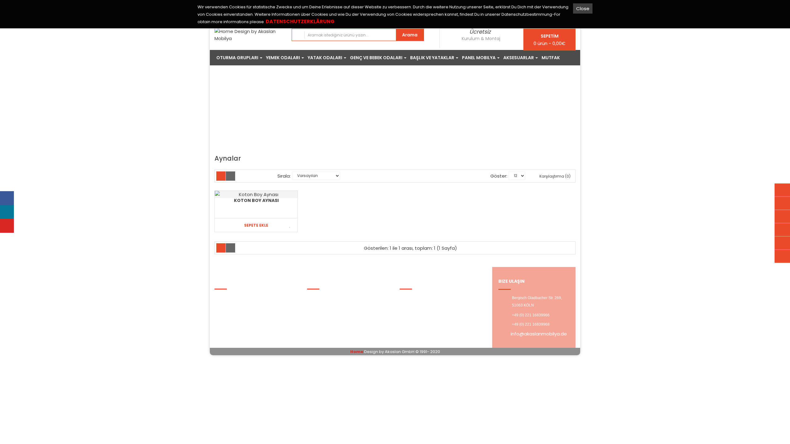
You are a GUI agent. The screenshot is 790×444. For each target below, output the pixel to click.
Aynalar (417, 112)
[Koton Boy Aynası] (256, 194)
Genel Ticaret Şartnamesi (248, 313)
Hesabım (414, 298)
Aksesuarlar (388, 112)
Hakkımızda (231, 298)
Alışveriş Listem (421, 305)
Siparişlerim (324, 321)
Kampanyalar (326, 305)
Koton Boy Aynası (256, 200)
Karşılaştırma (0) (554, 176)
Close (582, 8)
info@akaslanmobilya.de (539, 334)
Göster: (498, 176)
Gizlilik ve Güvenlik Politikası (249, 305)
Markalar (321, 298)
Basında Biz (231, 321)
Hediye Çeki (324, 313)
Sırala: (284, 176)
